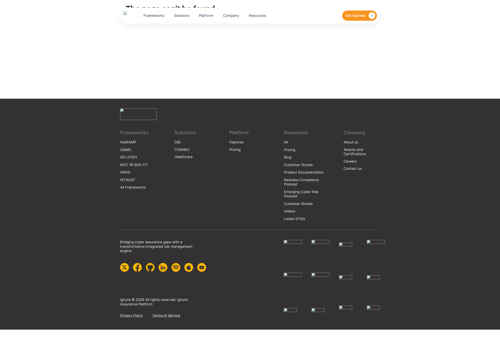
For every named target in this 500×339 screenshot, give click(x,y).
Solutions (181, 16)
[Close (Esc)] (15, 333)
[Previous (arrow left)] (2, 338)
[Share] (11, 333)
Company (231, 16)
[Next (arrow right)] (6, 338)
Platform (206, 16)
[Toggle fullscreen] (6, 333)
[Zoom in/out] (2, 333)
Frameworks (154, 16)
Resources (257, 16)
